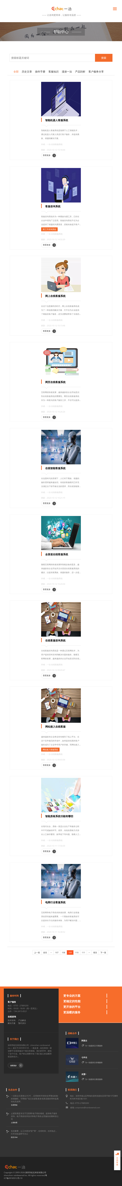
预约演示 (22, 1023)
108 (63, 952)
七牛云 (84, 1057)
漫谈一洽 (67, 71)
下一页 (103, 952)
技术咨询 (11, 1020)
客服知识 (53, 71)
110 (76, 952)
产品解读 (22, 1020)
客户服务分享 (96, 71)
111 (83, 952)
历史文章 (27, 71)
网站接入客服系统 (50, 749)
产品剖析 (80, 71)
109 (70, 952)
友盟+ (83, 1074)
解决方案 (11, 1023)
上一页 (37, 952)
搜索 (103, 58)
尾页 (95, 952)
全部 (16, 71)
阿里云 (84, 1040)
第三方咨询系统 (49, 229)
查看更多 (47, 155)
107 (56, 952)
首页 (45, 952)
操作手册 (40, 71)
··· (51, 952)
